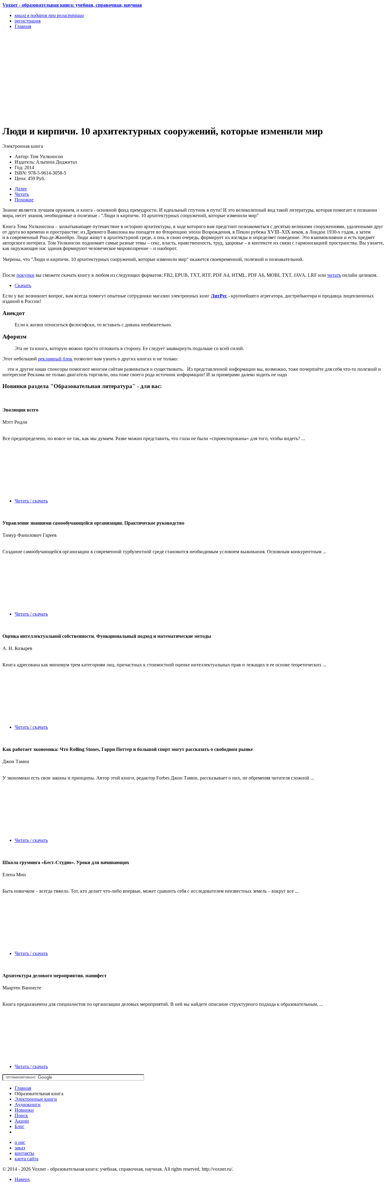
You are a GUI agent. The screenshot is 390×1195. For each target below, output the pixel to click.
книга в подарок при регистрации (49, 15)
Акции (22, 1121)
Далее (21, 188)
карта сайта (26, 1158)
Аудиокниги (28, 1104)
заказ (20, 1147)
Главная (23, 1088)
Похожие (24, 199)
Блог (19, 1126)
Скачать (23, 285)
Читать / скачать (31, 500)
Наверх (22, 1179)
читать (334, 275)
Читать (22, 194)
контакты (24, 1153)
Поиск (21, 1115)
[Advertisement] (137, 76)
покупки (25, 275)
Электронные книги (36, 1099)
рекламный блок (55, 358)
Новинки (24, 1110)
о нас (20, 1142)
